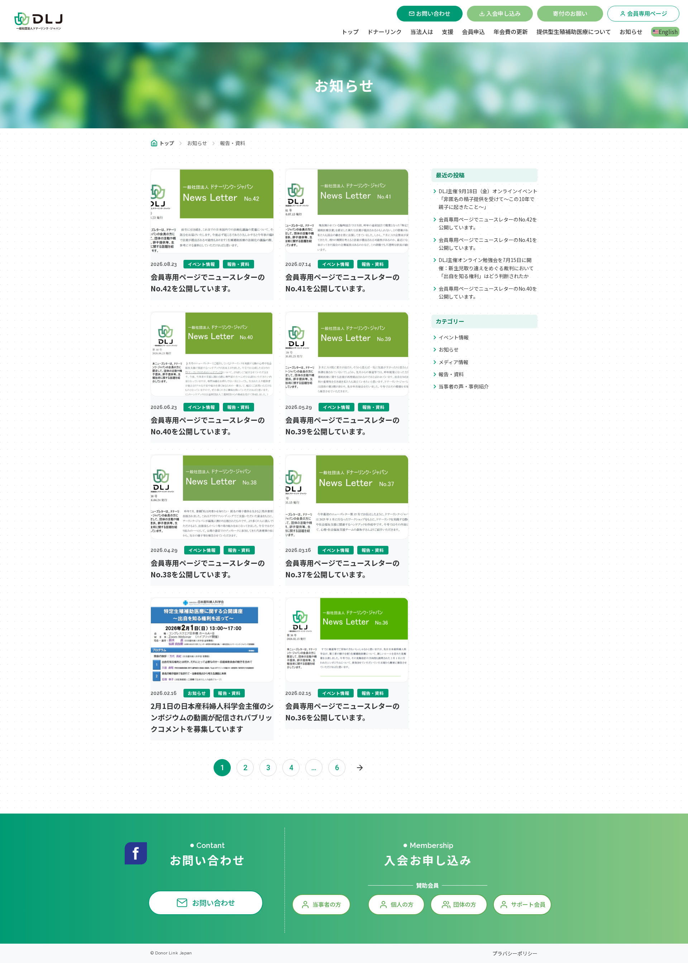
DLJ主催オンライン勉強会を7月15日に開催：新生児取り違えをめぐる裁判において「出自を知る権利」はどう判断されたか (486, 268)
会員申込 (473, 31)
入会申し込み (503, 13)
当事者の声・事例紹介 (464, 386)
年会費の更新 (510, 31)
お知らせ (631, 31)
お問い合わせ (433, 13)
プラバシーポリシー (515, 953)
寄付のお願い (570, 13)
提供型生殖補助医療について (573, 31)
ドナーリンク (384, 31)
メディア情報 (453, 362)
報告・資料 (451, 374)
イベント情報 (454, 337)
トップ (350, 31)
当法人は (421, 31)
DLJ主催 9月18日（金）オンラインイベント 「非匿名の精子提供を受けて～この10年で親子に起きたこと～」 (488, 199)
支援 (447, 31)
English (668, 31)
